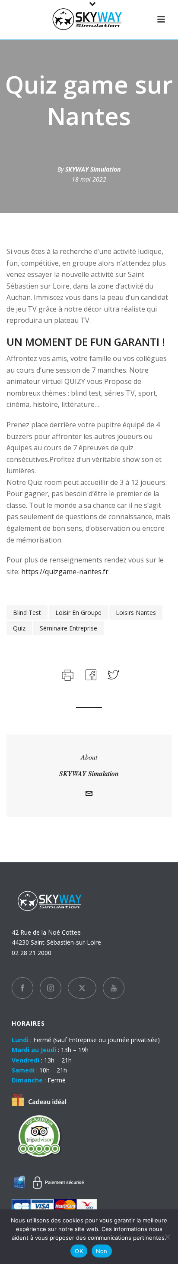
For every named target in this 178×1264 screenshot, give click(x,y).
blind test (27, 612)
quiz (19, 628)
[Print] (67, 674)
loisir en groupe (78, 612)
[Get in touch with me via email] (89, 794)
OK (79, 1251)
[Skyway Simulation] (89, 19)
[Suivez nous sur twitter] (82, 988)
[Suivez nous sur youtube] (113, 988)
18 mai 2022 (89, 179)
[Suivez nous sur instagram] (50, 988)
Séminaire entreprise (68, 628)
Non (102, 1251)
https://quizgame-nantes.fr (63, 571)
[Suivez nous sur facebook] (22, 988)
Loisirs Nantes (136, 612)
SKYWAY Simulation (93, 169)
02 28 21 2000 (31, 953)
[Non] (167, 1236)
